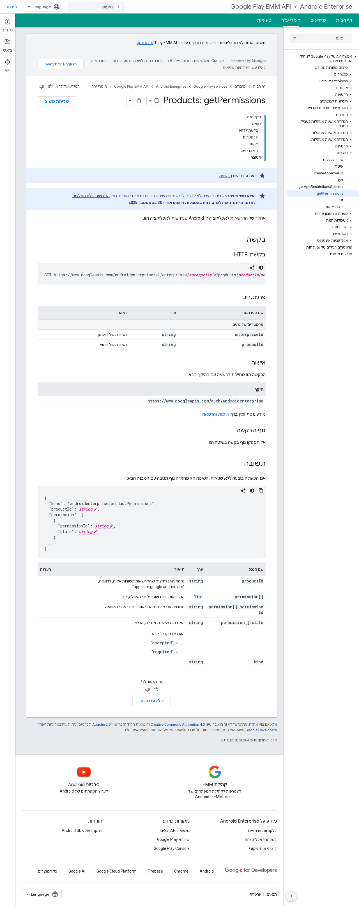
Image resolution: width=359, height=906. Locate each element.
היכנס (12, 6)
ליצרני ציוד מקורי (263, 848)
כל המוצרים (47, 871)
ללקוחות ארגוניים (262, 830)
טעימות (264, 20)
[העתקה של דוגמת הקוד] (261, 490)
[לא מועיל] (42, 86)
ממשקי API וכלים (175, 830)
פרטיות (255, 894)
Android (207, 871)
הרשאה (225, 175)
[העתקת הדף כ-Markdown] (139, 101)
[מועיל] (50, 86)
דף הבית (344, 20)
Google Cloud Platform (116, 871)
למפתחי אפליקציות (261, 839)
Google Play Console (172, 848)
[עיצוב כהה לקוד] (261, 267)
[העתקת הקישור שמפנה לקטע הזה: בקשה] (241, 240)
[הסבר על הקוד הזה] (252, 267)
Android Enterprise (326, 6)
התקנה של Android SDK (82, 830)
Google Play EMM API (260, 6)
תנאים (271, 894)
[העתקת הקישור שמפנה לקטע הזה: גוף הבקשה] (230, 430)
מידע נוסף (145, 42)
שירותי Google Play (173, 839)
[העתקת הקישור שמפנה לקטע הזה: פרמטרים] (236, 297)
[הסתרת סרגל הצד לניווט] (291, 896)
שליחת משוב (57, 101)
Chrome (181, 871)
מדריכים (318, 20)
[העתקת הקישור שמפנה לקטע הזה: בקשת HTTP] (228, 255)
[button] (322, 58)
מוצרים (240, 86)
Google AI (76, 871)
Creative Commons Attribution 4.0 (178, 724)
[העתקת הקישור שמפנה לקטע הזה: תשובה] (238, 464)
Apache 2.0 (101, 724)
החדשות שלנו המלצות (91, 196)
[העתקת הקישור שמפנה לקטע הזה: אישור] (246, 363)
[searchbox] (321, 38)
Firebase (155, 871)
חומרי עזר (291, 20)
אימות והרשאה (215, 414)
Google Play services (210, 86)
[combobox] (96, 7)
